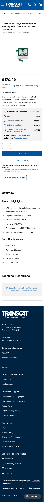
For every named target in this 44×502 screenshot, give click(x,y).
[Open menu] (2, 4)
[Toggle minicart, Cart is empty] (40, 5)
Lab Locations (7, 384)
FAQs (4, 427)
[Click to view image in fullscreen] (22, 54)
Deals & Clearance (9, 415)
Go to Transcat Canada (11, 446)
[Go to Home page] (14, 5)
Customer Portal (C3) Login (13, 396)
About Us (6, 353)
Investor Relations (9, 357)
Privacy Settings (8, 441)
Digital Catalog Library (11, 410)
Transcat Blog (7, 432)
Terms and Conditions (11, 437)
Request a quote (21, 138)
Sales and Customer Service (13, 401)
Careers (5, 367)
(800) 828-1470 (8, 337)
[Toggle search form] (35, 5)
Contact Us (6, 379)
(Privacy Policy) (33, 488)
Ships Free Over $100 (10, 92)
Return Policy (7, 406)
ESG (3, 362)
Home (3, 13)
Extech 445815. (20, 105)
